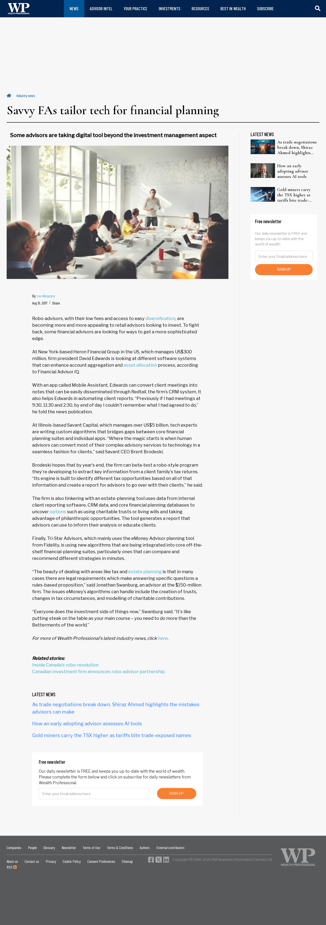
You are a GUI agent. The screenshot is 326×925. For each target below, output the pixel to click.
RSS (10, 867)
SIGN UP (176, 793)
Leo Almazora (46, 295)
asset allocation (140, 365)
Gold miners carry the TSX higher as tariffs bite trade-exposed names (111, 735)
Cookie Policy (72, 861)
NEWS (74, 8)
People (32, 847)
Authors (145, 847)
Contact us (32, 861)
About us (12, 861)
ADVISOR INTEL (101, 8)
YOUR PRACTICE (135, 8)
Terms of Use (91, 847)
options (58, 511)
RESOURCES (200, 8)
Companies (14, 847)
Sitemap (127, 861)
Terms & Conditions (120, 847)
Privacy (51, 861)
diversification (160, 318)
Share (56, 302)
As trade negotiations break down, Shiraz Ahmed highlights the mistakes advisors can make (297, 147)
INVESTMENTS (169, 8)
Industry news (25, 95)
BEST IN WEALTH (233, 8)
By (43, 295)
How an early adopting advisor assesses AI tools (87, 723)
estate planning (145, 571)
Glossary (49, 847)
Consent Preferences (101, 861)
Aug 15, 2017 (39, 302)
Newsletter (69, 847)
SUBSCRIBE (265, 8)
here (162, 638)
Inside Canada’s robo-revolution (65, 665)
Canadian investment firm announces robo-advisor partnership (98, 671)
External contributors (170, 847)
